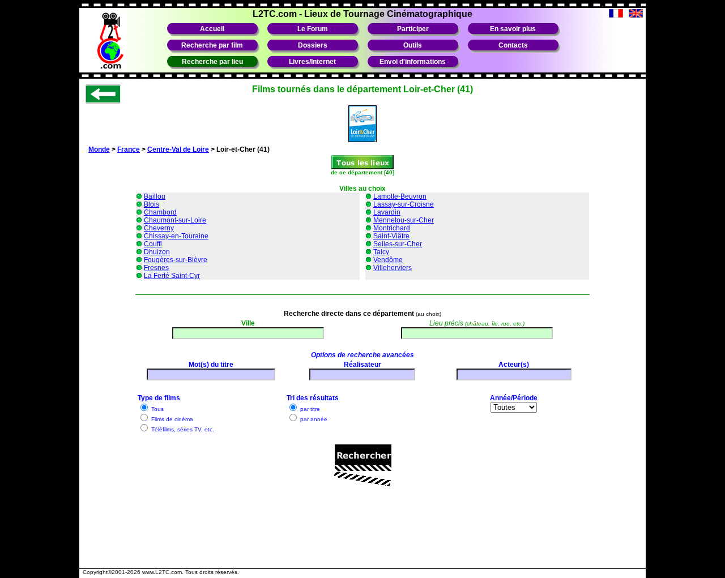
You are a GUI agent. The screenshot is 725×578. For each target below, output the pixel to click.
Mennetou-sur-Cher (403, 220)
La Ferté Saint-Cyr (172, 276)
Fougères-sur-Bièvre (175, 260)
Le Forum (312, 29)
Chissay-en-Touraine (176, 236)
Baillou (154, 196)
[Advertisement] (362, 537)
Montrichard (391, 228)
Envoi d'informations (412, 62)
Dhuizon (157, 252)
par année (312, 419)
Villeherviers (392, 268)
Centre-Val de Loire (178, 149)
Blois (151, 204)
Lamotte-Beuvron (400, 196)
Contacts (513, 45)
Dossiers (312, 45)
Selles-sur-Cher (397, 244)
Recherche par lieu (212, 62)
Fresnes (156, 268)
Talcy (381, 252)
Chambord (160, 212)
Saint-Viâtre (391, 236)
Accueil (212, 29)
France (128, 149)
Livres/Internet (312, 62)
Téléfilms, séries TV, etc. (182, 429)
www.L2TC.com (162, 572)
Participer (413, 29)
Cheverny (159, 228)
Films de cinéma (171, 419)
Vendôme (388, 260)
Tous (157, 409)
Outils (412, 45)
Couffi (153, 244)
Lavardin (386, 212)
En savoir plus (513, 29)
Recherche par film (212, 45)
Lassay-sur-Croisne (403, 204)
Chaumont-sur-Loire (175, 220)
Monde (99, 149)
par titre (309, 409)
